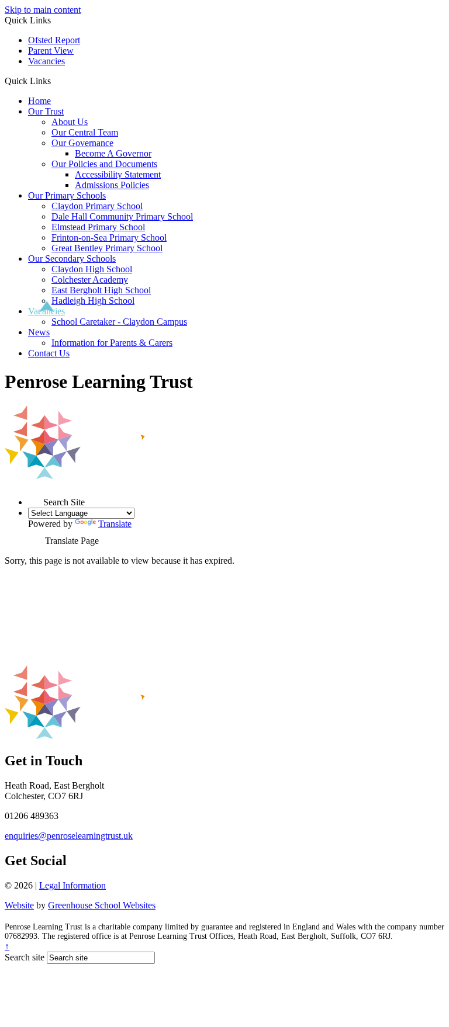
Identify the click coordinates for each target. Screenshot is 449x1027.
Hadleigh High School (92, 301)
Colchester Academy (89, 279)
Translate (115, 524)
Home (39, 101)
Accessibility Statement (118, 174)
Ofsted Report (54, 40)
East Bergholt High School (101, 290)
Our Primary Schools (67, 195)
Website (19, 905)
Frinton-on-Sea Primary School (109, 237)
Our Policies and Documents (104, 164)
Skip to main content (43, 10)
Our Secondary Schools (72, 258)
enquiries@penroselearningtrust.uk (69, 836)
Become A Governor (113, 153)
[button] (55, 80)
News (39, 332)
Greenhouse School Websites (102, 905)
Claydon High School (91, 269)
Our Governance (82, 143)
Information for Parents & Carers (111, 343)
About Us (69, 122)
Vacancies (46, 61)
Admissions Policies (112, 185)
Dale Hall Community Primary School (122, 216)
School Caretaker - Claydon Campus (119, 322)
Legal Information (72, 885)
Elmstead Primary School (98, 227)
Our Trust (46, 111)
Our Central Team (84, 132)
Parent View (51, 50)
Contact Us (49, 353)
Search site (24, 957)
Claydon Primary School (97, 206)
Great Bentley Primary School (107, 248)
